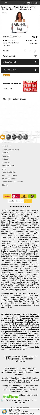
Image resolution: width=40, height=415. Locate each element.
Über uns (5, 159)
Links (4, 169)
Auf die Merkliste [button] (9, 56)
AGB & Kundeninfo (9, 179)
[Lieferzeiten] (14, 137)
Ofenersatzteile (6, 7)
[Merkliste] (28, 3)
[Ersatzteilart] (8, 137)
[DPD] (16, 196)
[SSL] (32, 196)
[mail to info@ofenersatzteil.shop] (2, 137)
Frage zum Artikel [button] (9, 70)
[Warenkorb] (32, 3)
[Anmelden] (24, 3)
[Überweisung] (20, 201)
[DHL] (7, 196)
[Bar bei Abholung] (12, 201)
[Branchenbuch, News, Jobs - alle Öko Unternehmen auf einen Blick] (20, 400)
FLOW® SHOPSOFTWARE (20, 407)
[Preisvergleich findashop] (11, 395)
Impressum (6, 146)
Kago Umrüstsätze (9, 172)
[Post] (24, 196)
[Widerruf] (25, 137)
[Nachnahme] (28, 201)
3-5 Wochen (11, 43)
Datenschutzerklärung (10, 149)
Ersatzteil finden (8, 166)
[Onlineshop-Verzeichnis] (28, 395)
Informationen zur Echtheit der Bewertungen (21, 413)
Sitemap (5, 185)
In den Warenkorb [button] (9, 62)
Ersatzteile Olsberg (21, 7)
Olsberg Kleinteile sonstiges (20, 9)
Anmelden (6, 156)
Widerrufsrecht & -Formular (12, 182)
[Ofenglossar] (20, 137)
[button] (6, 3)
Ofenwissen (6, 162)
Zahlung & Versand (9, 175)
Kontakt (5, 153)
